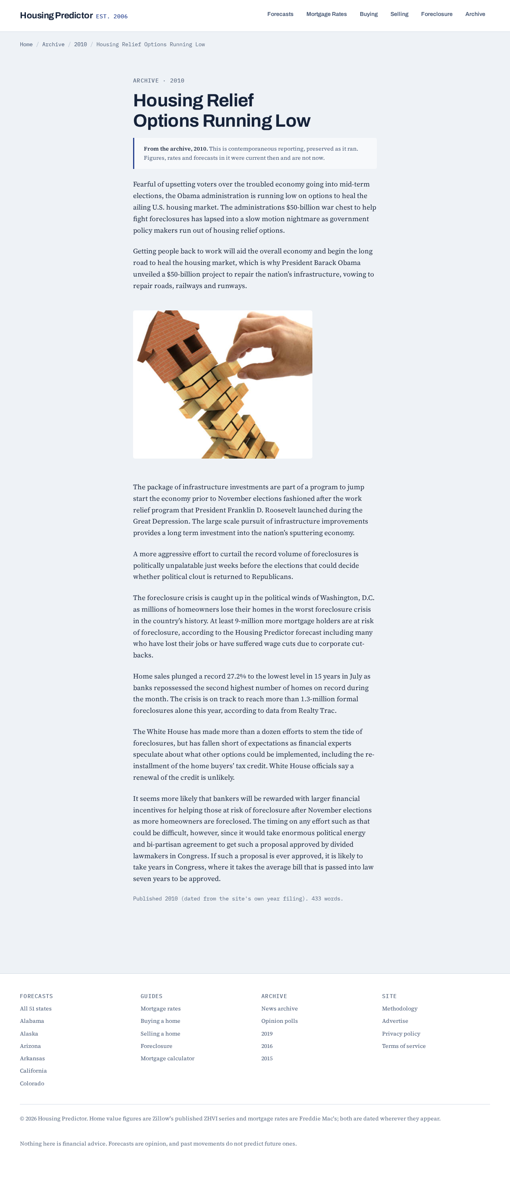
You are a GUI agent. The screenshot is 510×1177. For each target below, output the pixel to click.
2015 (267, 1058)
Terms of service (404, 1046)
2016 (267, 1046)
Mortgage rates (161, 1008)
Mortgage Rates (326, 14)
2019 (267, 1034)
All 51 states (36, 1008)
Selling (399, 14)
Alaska (29, 1034)
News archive (279, 1008)
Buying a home (160, 1021)
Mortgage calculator (167, 1058)
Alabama (32, 1021)
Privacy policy (401, 1034)
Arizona (30, 1046)
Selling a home (160, 1034)
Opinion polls (279, 1021)
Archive (475, 14)
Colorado (32, 1083)
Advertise (395, 1021)
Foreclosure (437, 14)
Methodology (400, 1008)
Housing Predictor (74, 15)
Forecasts (280, 14)
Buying (369, 14)
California (33, 1071)
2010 (80, 44)
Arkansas (32, 1058)
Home (26, 44)
